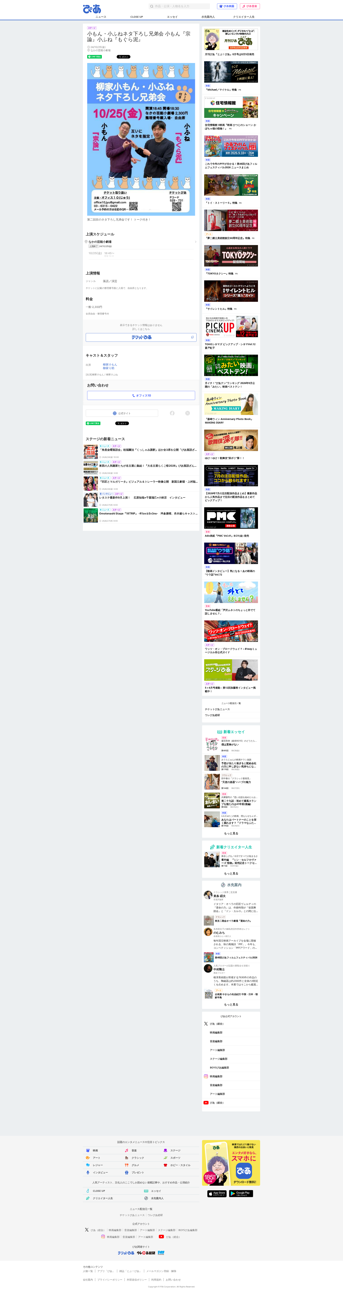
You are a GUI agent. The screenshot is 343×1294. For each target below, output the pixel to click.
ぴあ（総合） (217, 1023)
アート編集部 (217, 1050)
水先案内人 (208, 16)
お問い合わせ (173, 1279)
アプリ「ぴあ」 (106, 1271)
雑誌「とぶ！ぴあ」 (130, 1271)
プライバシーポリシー (109, 1279)
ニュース (101, 16)
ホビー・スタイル (180, 1165)
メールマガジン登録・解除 (161, 1271)
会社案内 (88, 1279)
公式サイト (124, 413)
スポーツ (175, 1157)
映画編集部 (216, 1032)
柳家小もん (110, 364)
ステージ (175, 1150)
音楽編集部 (216, 1041)
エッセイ (172, 16)
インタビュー (100, 1172)
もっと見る (231, 833)
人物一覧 (88, 1271)
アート (96, 1157)
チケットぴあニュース (217, 709)
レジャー (98, 1165)
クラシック (138, 1157)
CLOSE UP (136, 16)
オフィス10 (143, 395)
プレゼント (138, 1172)
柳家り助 (108, 368)
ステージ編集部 (218, 1058)
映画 (95, 1150)
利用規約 (156, 1279)
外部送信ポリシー (137, 1279)
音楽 (134, 1150)
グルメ (135, 1165)
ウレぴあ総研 (212, 715)
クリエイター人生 (244, 16)
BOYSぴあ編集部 (219, 1067)
